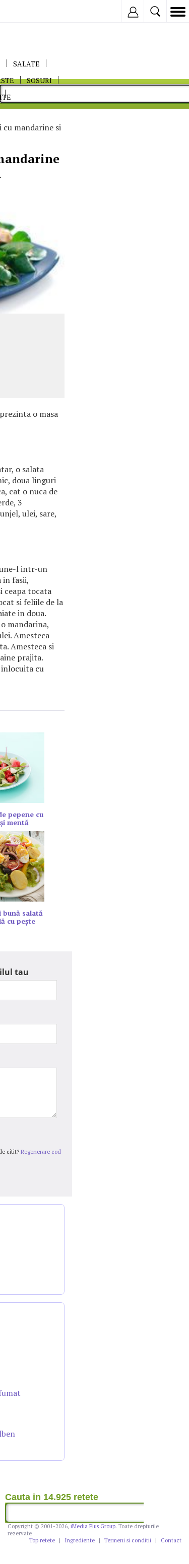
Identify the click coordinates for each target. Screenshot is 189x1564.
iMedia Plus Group (93, 1526)
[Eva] (31, 11)
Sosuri (39, 80)
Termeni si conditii (127, 1540)
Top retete (42, 1540)
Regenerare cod (41, 1151)
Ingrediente (80, 1540)
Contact (171, 1540)
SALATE (26, 63)
